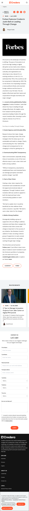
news (10, 259)
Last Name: (4, 354)
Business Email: (5, 362)
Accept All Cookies (7, 508)
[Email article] (24, 12)
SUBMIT (14, 427)
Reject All (21, 504)
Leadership (8, 265)
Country (3, 393)
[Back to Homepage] (14, 2)
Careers (3, 477)
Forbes (17, 265)
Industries (3, 458)
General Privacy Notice (6, 488)
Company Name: (5, 369)
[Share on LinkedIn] (14, 12)
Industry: (3, 385)
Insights (3, 465)
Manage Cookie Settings (8, 504)
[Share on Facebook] (21, 12)
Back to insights (6, 12)
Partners (3, 462)
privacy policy (9, 420)
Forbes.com (6, 247)
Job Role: (3, 378)
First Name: (4, 347)
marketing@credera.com (10, 257)
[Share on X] (18, 12)
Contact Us (3, 481)
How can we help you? (6, 401)
